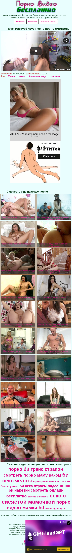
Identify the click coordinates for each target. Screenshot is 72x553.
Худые (11, 76)
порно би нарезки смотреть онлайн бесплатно (39, 491)
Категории (20, 21)
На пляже (55, 76)
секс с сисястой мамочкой (34, 499)
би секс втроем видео (39, 486)
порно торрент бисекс (43, 482)
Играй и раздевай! (48, 21)
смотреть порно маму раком (32, 475)
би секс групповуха (55, 508)
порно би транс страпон (35, 469)
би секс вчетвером (38, 496)
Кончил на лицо (37, 76)
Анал (22, 76)
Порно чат (32, 21)
